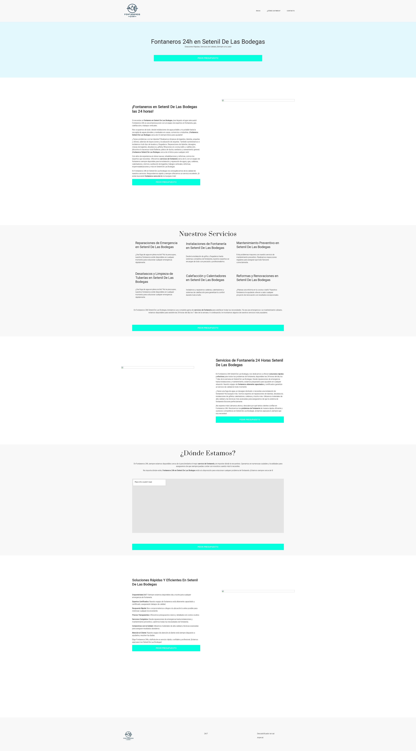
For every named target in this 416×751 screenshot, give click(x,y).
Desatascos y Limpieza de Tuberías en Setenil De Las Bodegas (154, 278)
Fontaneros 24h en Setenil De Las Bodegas (208, 41)
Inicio (258, 11)
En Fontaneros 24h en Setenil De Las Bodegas (149, 171)
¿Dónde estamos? (273, 11)
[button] (208, 58)
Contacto (291, 11)
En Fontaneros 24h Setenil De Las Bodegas (150, 310)
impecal (260, 737)
